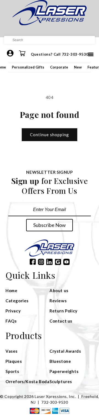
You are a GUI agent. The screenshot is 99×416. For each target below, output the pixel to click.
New (78, 67)
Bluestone (60, 361)
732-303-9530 (54, 402)
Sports (12, 371)
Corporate (59, 67)
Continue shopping (49, 134)
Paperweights (64, 371)
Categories (17, 300)
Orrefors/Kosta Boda (27, 381)
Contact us (61, 320)
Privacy (13, 310)
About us (59, 290)
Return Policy (64, 310)
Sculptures (61, 381)
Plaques (14, 361)
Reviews (58, 300)
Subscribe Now (49, 225)
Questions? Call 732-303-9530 (60, 54)
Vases (12, 351)
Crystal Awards (65, 351)
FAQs (11, 320)
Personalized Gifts (28, 67)
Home (11, 290)
